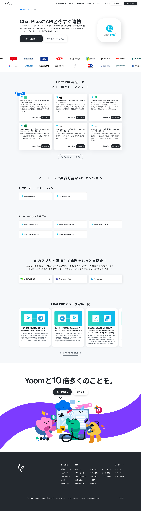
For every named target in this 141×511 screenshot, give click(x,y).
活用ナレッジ (65, 484)
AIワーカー (79, 469)
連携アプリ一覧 (66, 469)
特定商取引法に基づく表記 (87, 498)
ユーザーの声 (65, 476)
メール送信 (94, 476)
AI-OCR (92, 480)
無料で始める (62, 391)
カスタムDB (94, 469)
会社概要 (44, 498)
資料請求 (80, 391)
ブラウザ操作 (106, 476)
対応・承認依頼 (80, 476)
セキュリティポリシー (73, 498)
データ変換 (106, 473)
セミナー (64, 480)
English (98, 498)
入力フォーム (106, 469)
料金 (98, 3)
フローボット (80, 473)
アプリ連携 (94, 473)
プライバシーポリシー (60, 498)
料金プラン (64, 473)
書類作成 (93, 484)
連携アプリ (90, 3)
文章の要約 (79, 480)
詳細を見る (36, 117)
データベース (119, 476)
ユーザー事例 (80, 3)
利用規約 (50, 498)
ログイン (105, 3)
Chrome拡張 (79, 484)
